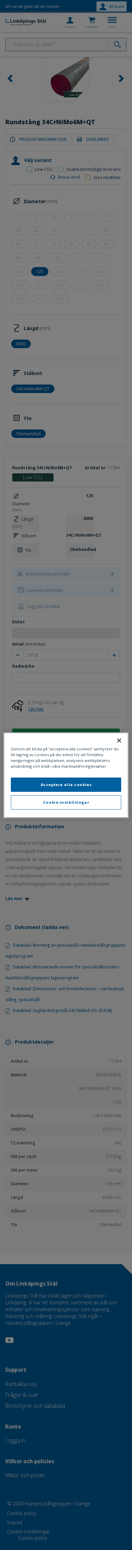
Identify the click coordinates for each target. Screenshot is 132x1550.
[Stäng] (119, 740)
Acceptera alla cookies (66, 784)
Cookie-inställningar (66, 802)
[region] (66, 775)
